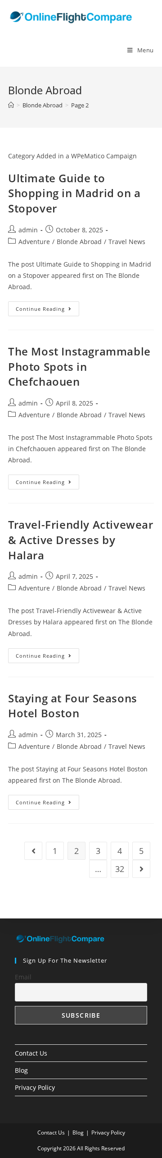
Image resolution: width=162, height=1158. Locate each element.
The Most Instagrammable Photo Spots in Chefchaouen (79, 366)
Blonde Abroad (79, 241)
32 (119, 868)
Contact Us (31, 1053)
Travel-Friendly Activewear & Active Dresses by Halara (80, 539)
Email (23, 977)
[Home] (11, 105)
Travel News (126, 241)
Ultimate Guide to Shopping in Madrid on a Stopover (74, 193)
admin (28, 230)
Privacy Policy (35, 1087)
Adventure (34, 241)
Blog (21, 1070)
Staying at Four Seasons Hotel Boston (72, 706)
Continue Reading (47, 310)
